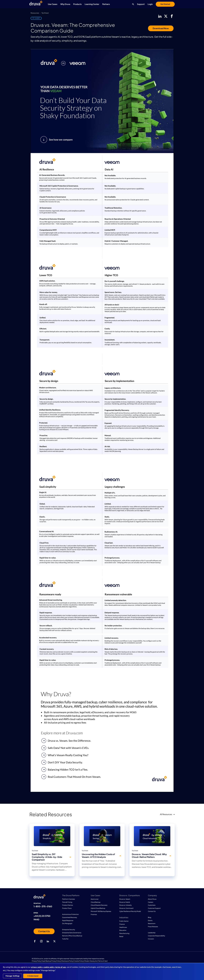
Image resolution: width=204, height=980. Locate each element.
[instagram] (41, 941)
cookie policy (49, 967)
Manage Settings (12, 976)
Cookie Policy (78, 961)
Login (150, 4)
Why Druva (65, 4)
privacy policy (37, 967)
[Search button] (132, 4)
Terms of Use (102, 961)
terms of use (60, 967)
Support (141, 4)
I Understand (32, 976)
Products (77, 4)
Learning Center (92, 4)
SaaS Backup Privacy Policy (51, 961)
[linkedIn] (160, 16)
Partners (106, 4)
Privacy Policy (36, 961)
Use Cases (52, 4)
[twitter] (166, 16)
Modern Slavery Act (90, 961)
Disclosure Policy (67, 961)
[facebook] (172, 16)
